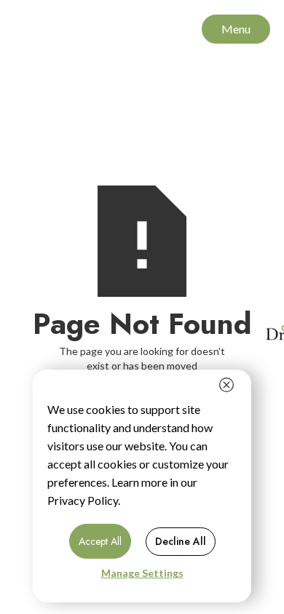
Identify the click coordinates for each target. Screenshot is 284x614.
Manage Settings (142, 573)
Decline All (180, 541)
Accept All (100, 541)
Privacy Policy (82, 500)
